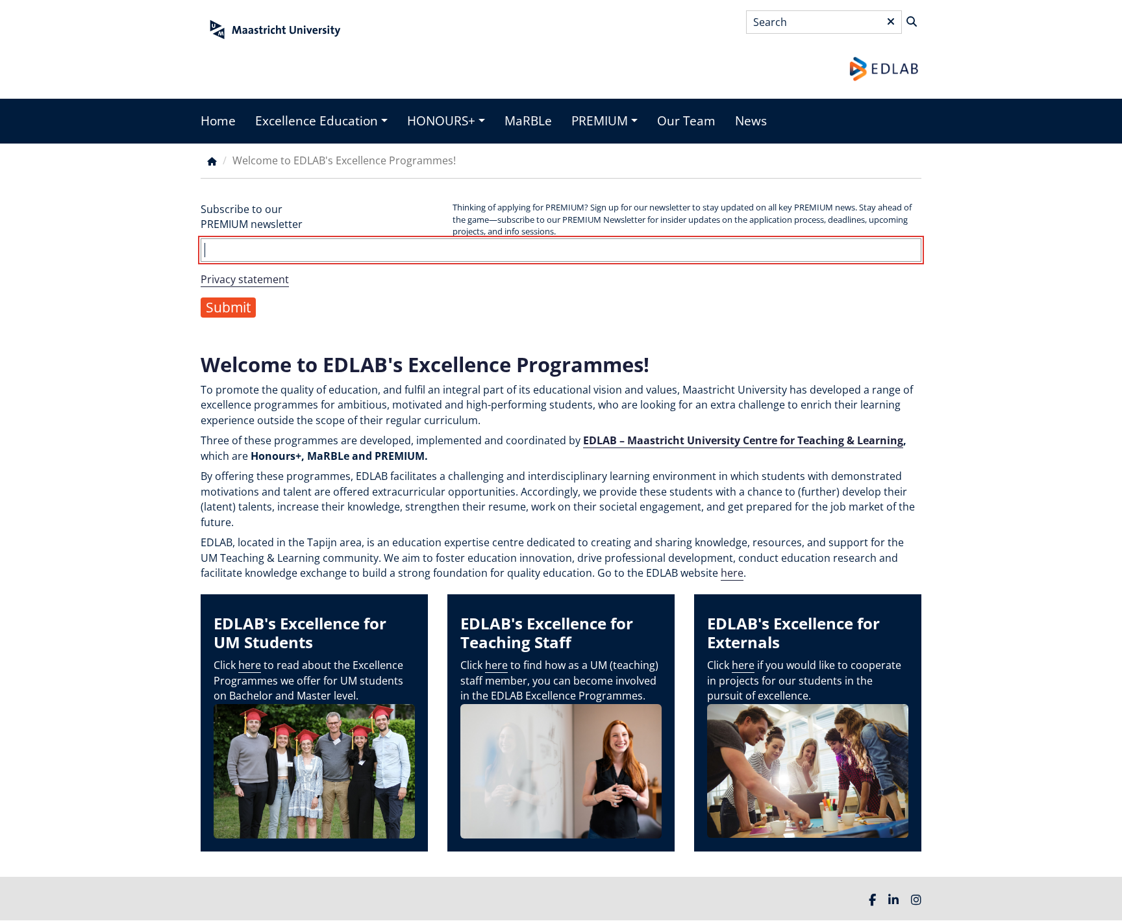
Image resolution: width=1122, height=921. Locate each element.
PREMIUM (599, 120)
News (751, 120)
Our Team (686, 120)
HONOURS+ (441, 120)
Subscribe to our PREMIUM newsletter (252, 217)
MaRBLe (528, 120)
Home (218, 120)
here (732, 573)
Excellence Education (316, 120)
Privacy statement (245, 279)
